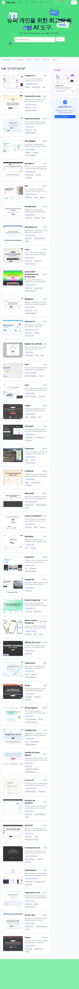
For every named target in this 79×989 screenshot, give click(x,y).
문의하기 (42, 2)
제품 (14, 2)
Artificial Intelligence (18, 59)
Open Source (37, 59)
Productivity (28, 59)
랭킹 (26, 2)
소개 (46, 2)
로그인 (67, 2)
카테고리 (19, 2)
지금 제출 (65, 116)
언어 (50, 2)
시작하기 (74, 2)
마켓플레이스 (33, 2)
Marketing (54, 59)
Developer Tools (46, 59)
